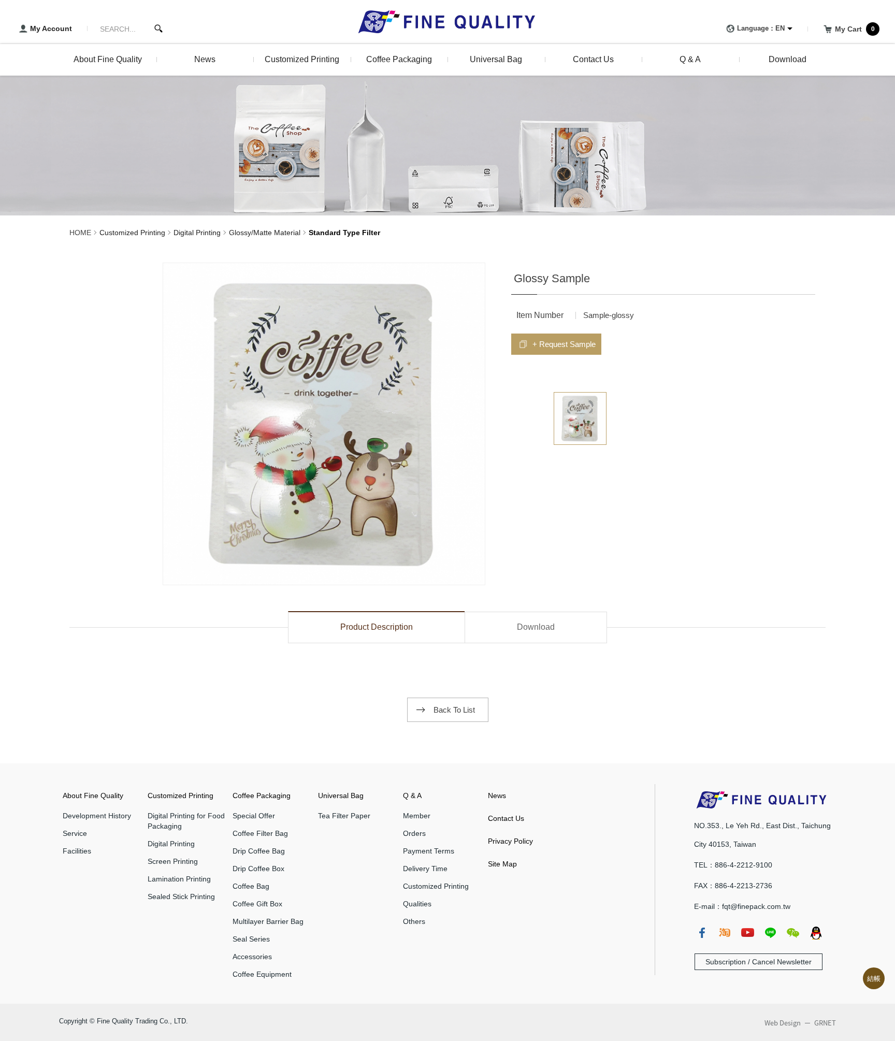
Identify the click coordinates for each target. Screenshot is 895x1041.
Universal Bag (341, 795)
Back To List (454, 709)
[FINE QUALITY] (447, 21)
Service (75, 833)
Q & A (412, 795)
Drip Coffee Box (258, 868)
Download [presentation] (536, 627)
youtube (747, 932)
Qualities (417, 904)
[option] (324, 424)
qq (815, 932)
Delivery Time (425, 868)
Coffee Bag (251, 886)
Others (414, 921)
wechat (793, 932)
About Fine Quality (93, 795)
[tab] (376, 627)
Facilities (77, 851)
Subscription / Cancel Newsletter (758, 962)
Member (416, 816)
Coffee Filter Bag (260, 833)
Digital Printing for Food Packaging (186, 821)
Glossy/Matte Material (264, 232)
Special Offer (254, 816)
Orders (414, 833)
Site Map (502, 864)
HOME (80, 232)
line (770, 932)
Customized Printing (132, 232)
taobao (724, 932)
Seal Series (251, 939)
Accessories (252, 956)
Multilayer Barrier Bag (268, 921)
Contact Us (506, 818)
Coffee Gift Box (257, 904)
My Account (51, 28)
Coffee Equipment (262, 974)
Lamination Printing (179, 879)
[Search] (158, 28)
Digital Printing (197, 232)
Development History (97, 816)
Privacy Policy (510, 841)
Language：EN (761, 28)
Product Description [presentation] (376, 627)
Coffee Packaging (262, 795)
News (497, 795)
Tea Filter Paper (344, 816)
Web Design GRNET (800, 1023)
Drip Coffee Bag (259, 851)
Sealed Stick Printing (181, 896)
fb (701, 932)
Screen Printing (173, 861)
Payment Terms (428, 851)
